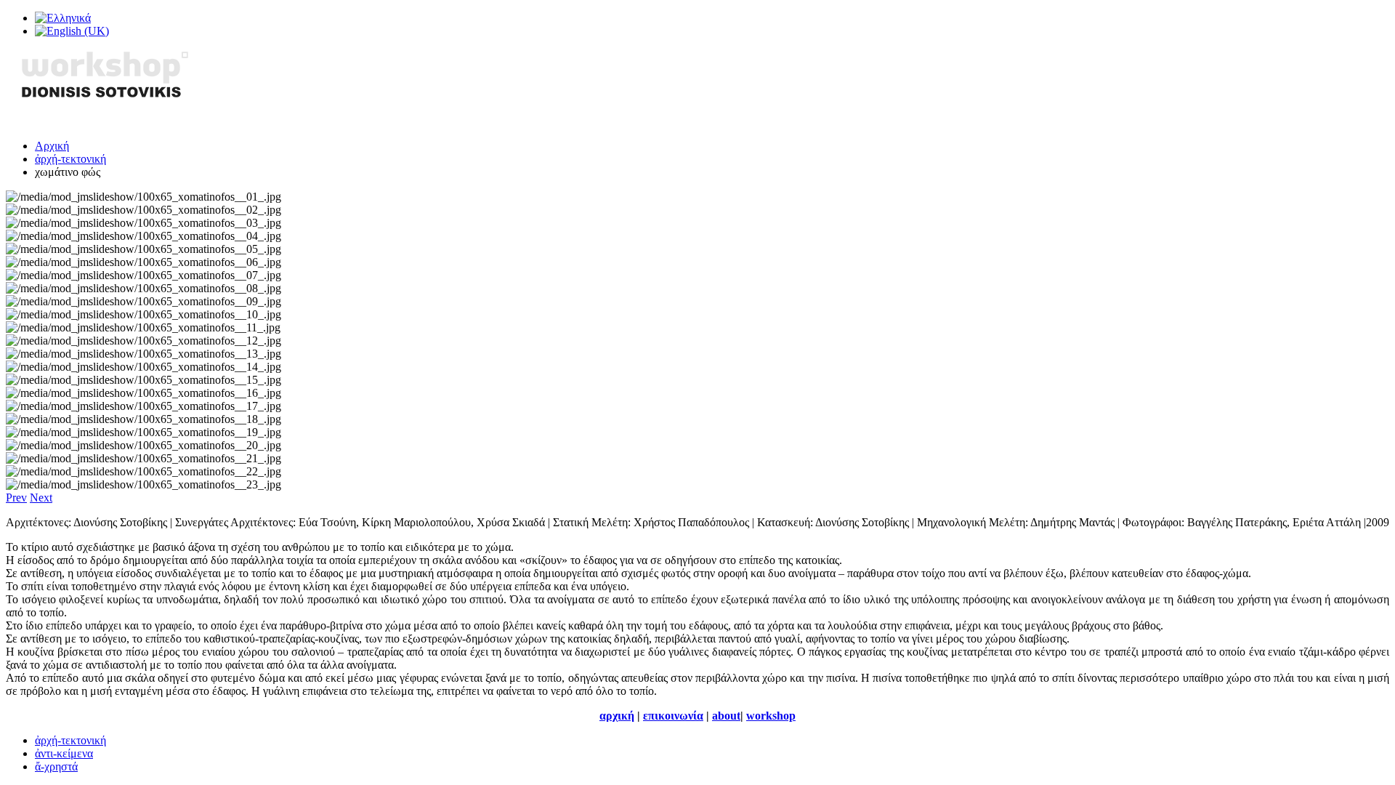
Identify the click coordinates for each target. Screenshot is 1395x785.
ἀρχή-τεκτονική (70, 159)
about (726, 715)
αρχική (616, 715)
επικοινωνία (673, 715)
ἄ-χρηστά (56, 766)
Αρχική (52, 146)
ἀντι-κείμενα (64, 753)
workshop (771, 715)
